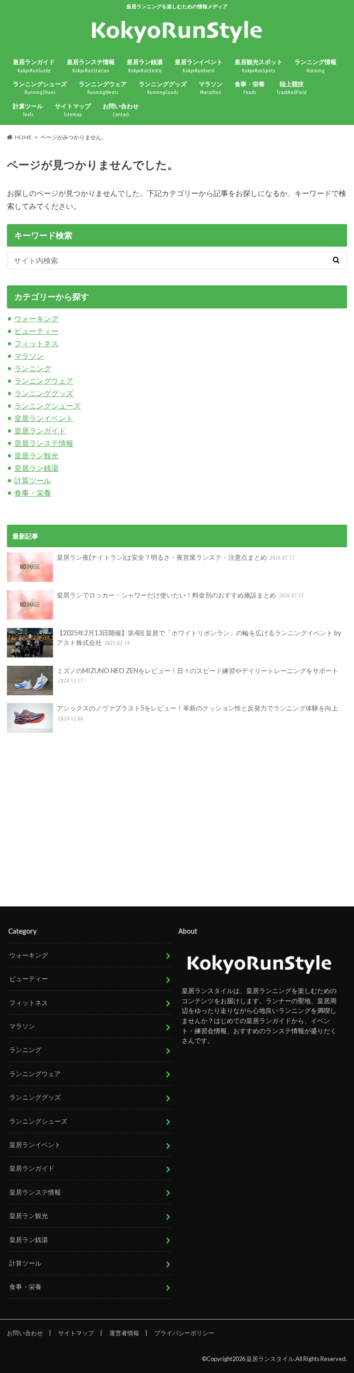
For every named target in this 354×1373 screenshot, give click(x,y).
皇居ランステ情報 (91, 65)
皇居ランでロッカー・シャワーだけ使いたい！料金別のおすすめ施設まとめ (180, 595)
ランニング (32, 368)
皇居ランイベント (199, 65)
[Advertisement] (177, 820)
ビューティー (36, 330)
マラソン (211, 87)
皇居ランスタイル (270, 1358)
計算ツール (28, 110)
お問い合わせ (121, 110)
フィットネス (36, 343)
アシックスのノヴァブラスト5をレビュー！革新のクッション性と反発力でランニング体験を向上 (197, 713)
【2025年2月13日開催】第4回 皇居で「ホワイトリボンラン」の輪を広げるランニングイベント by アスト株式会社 (199, 638)
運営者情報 (124, 1333)
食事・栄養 (250, 87)
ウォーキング (36, 318)
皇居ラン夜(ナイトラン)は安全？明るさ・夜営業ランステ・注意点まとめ (176, 557)
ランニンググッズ (163, 87)
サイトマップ (73, 110)
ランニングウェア (103, 87)
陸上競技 (292, 87)
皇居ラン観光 (36, 455)
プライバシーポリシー (184, 1333)
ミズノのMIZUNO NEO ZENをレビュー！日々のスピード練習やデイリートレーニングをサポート (197, 675)
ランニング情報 (315, 65)
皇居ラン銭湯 (145, 65)
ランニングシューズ (40, 87)
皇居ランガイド (34, 65)
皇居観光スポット (259, 65)
